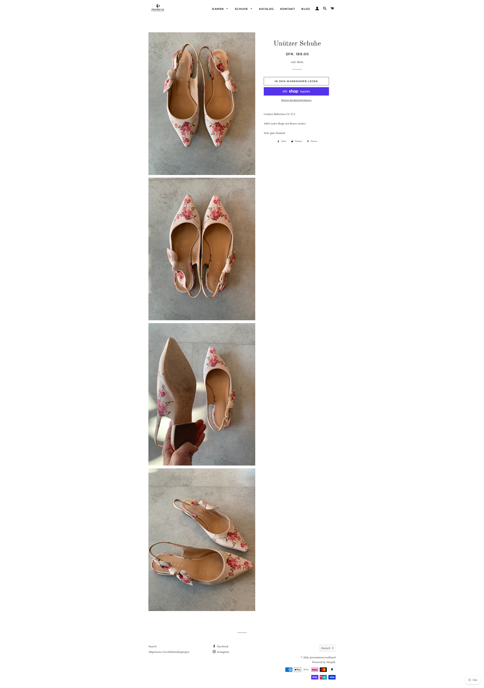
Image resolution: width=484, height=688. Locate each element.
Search (152, 646)
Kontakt (287, 9)
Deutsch (325, 648)
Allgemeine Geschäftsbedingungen (168, 652)
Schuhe (242, 9)
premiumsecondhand (323, 657)
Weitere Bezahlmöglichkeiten (296, 100)
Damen (218, 9)
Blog (305, 9)
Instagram (222, 652)
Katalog (266, 9)
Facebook (222, 646)
